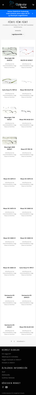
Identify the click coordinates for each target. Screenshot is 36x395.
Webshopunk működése (10, 357)
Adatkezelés (6, 375)
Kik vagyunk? (6, 354)
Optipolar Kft (9, 393)
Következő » (21, 341)
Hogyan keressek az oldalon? (11, 360)
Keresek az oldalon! (8, 363)
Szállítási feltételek (8, 378)
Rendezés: (18, 30)
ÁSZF (3, 372)
